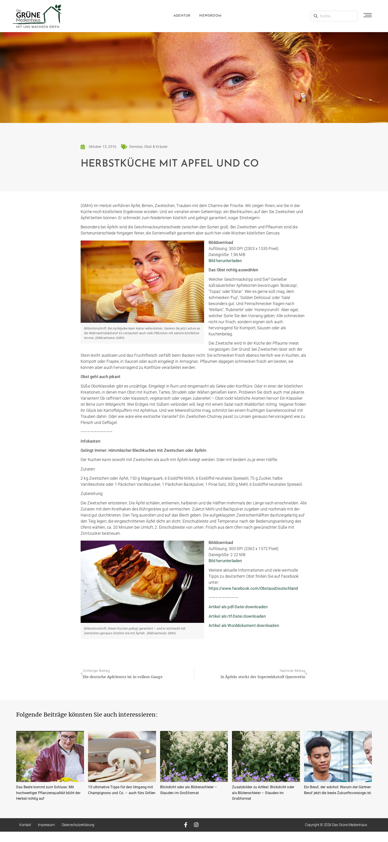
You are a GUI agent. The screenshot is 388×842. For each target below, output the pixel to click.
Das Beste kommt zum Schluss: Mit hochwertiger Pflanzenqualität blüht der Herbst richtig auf (48, 793)
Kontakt (25, 825)
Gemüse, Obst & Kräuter (148, 147)
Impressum (46, 825)
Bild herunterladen (225, 260)
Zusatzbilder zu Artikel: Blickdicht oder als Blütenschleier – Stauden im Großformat (263, 793)
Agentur (181, 16)
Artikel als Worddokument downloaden (244, 625)
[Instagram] (196, 825)
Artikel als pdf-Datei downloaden (238, 606)
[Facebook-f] (185, 825)
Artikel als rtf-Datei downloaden (237, 616)
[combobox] (334, 16)
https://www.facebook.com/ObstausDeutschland (253, 588)
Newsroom (210, 16)
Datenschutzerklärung (78, 825)
